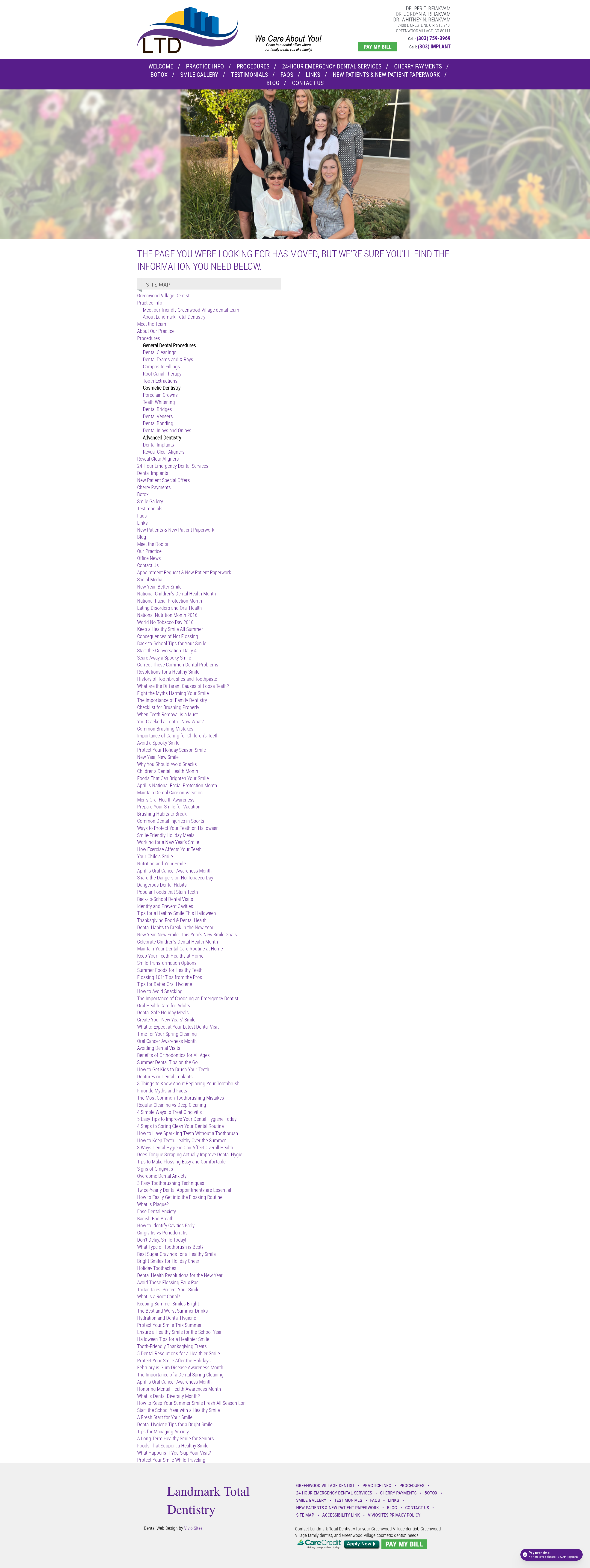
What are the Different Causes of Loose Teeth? (183, 686)
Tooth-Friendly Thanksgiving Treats (172, 1346)
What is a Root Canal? (158, 1296)
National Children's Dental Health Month (176, 593)
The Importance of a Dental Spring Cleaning (180, 1374)
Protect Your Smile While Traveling (171, 1459)
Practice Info (205, 66)
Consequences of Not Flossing (167, 636)
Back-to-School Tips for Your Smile (171, 643)
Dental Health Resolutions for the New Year (180, 1275)
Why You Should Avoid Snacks (167, 764)
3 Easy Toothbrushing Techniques (170, 1183)
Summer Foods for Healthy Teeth (170, 970)
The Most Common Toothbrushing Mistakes (180, 1097)
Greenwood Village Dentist (163, 295)
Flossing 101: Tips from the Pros (169, 977)
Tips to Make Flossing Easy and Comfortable (181, 1161)
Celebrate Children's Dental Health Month (177, 941)
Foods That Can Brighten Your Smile (173, 778)
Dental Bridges (157, 409)
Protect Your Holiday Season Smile (171, 749)
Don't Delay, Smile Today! (161, 1239)
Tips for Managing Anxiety (163, 1431)
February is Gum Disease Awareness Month (180, 1367)
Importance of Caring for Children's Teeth (178, 735)
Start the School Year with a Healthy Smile (178, 1410)
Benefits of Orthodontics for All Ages (173, 1055)
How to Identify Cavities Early (166, 1225)
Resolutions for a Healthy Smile (168, 671)
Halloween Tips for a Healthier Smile (173, 1339)
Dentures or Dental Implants (165, 1076)
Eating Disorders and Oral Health (169, 607)
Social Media (149, 579)
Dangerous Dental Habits (162, 884)
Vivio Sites (193, 1528)
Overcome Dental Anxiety (161, 1175)
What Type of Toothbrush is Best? (170, 1246)
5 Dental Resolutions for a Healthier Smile (178, 1353)
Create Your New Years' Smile (166, 1019)
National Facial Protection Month (169, 600)
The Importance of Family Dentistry (172, 700)
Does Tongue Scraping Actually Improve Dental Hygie (189, 1154)
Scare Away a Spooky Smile (164, 657)
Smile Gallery (199, 75)
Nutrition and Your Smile (161, 863)
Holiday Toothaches (156, 1268)
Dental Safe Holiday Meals (163, 1012)
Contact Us (308, 83)
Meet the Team (151, 323)
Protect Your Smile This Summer (169, 1325)
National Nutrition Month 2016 (167, 615)
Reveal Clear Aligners (164, 451)
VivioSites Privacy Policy (394, 1515)
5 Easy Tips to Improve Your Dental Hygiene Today (186, 1118)
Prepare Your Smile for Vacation (169, 806)
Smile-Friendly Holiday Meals (166, 835)
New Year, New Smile (158, 757)
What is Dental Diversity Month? (168, 1396)
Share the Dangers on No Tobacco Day (175, 877)
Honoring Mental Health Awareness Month (179, 1388)
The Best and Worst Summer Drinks (172, 1310)
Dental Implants (158, 444)
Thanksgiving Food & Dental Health (172, 920)
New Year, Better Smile (159, 586)
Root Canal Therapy (162, 373)
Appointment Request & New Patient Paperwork (184, 572)
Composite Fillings (161, 366)
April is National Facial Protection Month (177, 785)
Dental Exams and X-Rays (168, 359)
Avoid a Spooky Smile (158, 742)
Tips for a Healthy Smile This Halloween (176, 913)
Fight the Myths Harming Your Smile (173, 693)
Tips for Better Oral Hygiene (164, 984)
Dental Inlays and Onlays (167, 430)
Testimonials (249, 75)
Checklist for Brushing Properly (168, 707)
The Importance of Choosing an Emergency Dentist (187, 998)
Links (313, 75)
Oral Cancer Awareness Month (167, 1041)
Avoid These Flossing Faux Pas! (168, 1282)
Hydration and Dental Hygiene (166, 1317)
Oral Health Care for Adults (163, 1005)
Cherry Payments (418, 66)
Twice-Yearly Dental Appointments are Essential (184, 1189)
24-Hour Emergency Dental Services (331, 66)
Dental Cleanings (159, 352)
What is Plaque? (153, 1204)
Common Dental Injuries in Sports (170, 820)
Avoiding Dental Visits (158, 1047)
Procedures (253, 66)
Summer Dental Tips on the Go (167, 1062)
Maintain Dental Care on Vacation (170, 792)
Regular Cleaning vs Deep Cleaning (171, 1104)
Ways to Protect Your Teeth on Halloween (178, 828)
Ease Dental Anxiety (156, 1211)
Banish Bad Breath (155, 1218)
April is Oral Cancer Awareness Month (174, 870)
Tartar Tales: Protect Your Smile (168, 1289)
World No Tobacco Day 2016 (165, 622)
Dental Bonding (158, 423)
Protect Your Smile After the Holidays (174, 1360)
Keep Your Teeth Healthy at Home (170, 955)
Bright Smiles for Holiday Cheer (168, 1260)
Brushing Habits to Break (162, 813)
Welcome (160, 66)
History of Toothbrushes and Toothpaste (177, 678)
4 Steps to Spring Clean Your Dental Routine (180, 1126)
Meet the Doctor (153, 544)
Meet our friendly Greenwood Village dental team (191, 309)
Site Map (305, 1515)
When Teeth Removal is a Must (167, 714)
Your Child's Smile (155, 856)
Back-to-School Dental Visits (165, 899)
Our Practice (149, 551)
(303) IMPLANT (434, 46)
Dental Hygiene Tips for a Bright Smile (174, 1424)
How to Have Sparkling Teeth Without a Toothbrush (187, 1133)
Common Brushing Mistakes (165, 728)
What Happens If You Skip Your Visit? (174, 1452)
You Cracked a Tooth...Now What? (170, 721)
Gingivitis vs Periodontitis (162, 1232)
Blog (272, 83)
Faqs (286, 75)
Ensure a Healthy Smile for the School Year (179, 1331)
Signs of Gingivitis (155, 1168)
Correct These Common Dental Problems (177, 664)
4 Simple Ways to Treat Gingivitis (169, 1112)
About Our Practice (155, 331)
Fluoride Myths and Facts (162, 1090)
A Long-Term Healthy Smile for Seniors (175, 1438)
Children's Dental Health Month (167, 771)
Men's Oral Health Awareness (166, 799)
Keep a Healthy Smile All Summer (170, 629)
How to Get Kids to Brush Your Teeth (173, 1069)
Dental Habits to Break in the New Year (175, 927)
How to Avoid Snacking (160, 991)
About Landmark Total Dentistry (174, 316)
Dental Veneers (158, 416)
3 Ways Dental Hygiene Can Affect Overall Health (185, 1147)
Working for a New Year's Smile (168, 842)
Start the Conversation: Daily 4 (167, 650)
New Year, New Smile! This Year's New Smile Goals (187, 934)
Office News (149, 558)
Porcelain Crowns (160, 394)
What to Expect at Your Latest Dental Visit (178, 1026)
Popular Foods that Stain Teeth (167, 891)
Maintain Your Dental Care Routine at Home (180, 948)
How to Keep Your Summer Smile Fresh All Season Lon (191, 1402)
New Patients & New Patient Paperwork (386, 75)
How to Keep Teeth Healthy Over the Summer (181, 1140)
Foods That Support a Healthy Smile (172, 1445)
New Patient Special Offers (163, 480)
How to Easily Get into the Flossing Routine (179, 1197)
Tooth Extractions (160, 380)
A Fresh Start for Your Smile (164, 1417)
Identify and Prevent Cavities (165, 906)
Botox (159, 75)
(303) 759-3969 (434, 38)
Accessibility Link (341, 1515)
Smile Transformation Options (167, 962)
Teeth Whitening (159, 402)
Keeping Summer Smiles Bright (168, 1303)
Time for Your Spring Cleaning (167, 1033)
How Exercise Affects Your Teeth (169, 849)
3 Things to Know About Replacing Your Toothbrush (188, 1083)
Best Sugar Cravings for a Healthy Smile (176, 1254)
